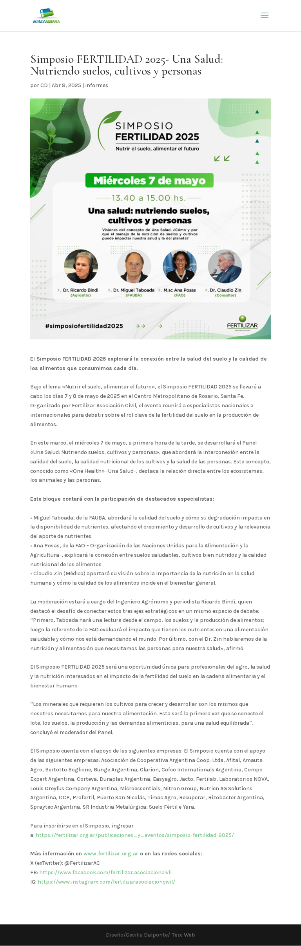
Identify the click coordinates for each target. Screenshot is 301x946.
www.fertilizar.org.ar (110, 853)
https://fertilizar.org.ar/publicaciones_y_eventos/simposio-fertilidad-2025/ (135, 835)
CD (44, 85)
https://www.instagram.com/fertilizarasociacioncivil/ (106, 882)
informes (96, 85)
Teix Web (182, 934)
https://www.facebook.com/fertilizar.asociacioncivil (105, 872)
